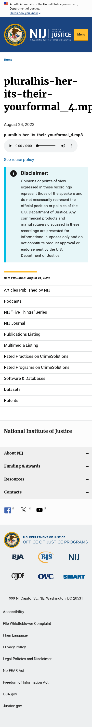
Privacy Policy (14, 647)
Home (8, 60)
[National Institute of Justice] (74, 561)
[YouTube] (41, 511)
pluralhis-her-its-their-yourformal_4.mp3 (43, 134)
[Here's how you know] (46, 8)
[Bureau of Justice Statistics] (46, 563)
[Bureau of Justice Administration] (18, 561)
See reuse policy (19, 159)
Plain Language (15, 635)
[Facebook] (9, 511)
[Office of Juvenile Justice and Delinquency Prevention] (18, 581)
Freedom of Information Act (26, 682)
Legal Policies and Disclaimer (27, 659)
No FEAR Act (13, 670)
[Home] (50, 35)
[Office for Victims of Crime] (46, 580)
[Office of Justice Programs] (15, 35)
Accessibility (13, 612)
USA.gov (10, 694)
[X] (25, 511)
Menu (81, 34)
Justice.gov (12, 706)
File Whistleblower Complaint (27, 623)
